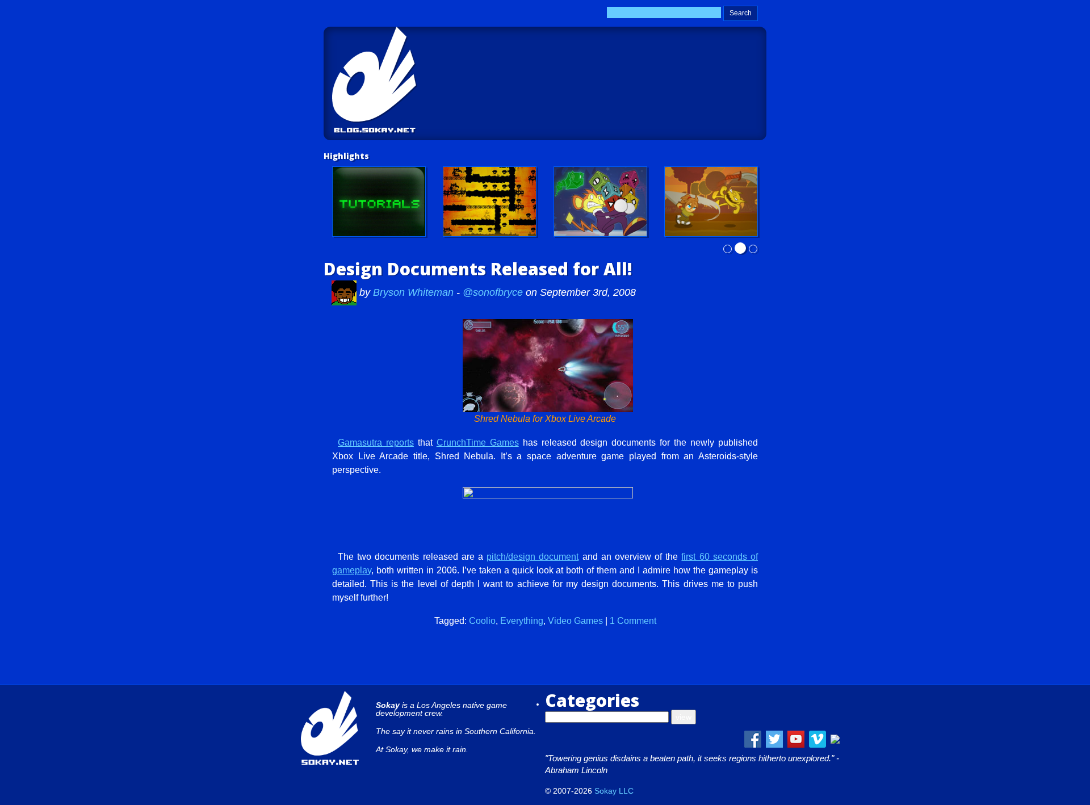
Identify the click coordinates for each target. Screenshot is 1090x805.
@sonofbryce (493, 292)
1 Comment (633, 621)
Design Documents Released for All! (478, 268)
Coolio (482, 621)
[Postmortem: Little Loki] (489, 201)
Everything (521, 621)
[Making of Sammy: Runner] (711, 201)
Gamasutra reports (376, 442)
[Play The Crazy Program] (600, 201)
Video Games (575, 621)
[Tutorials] (379, 201)
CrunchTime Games (478, 442)
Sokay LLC (614, 790)
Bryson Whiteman (414, 292)
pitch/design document (532, 556)
